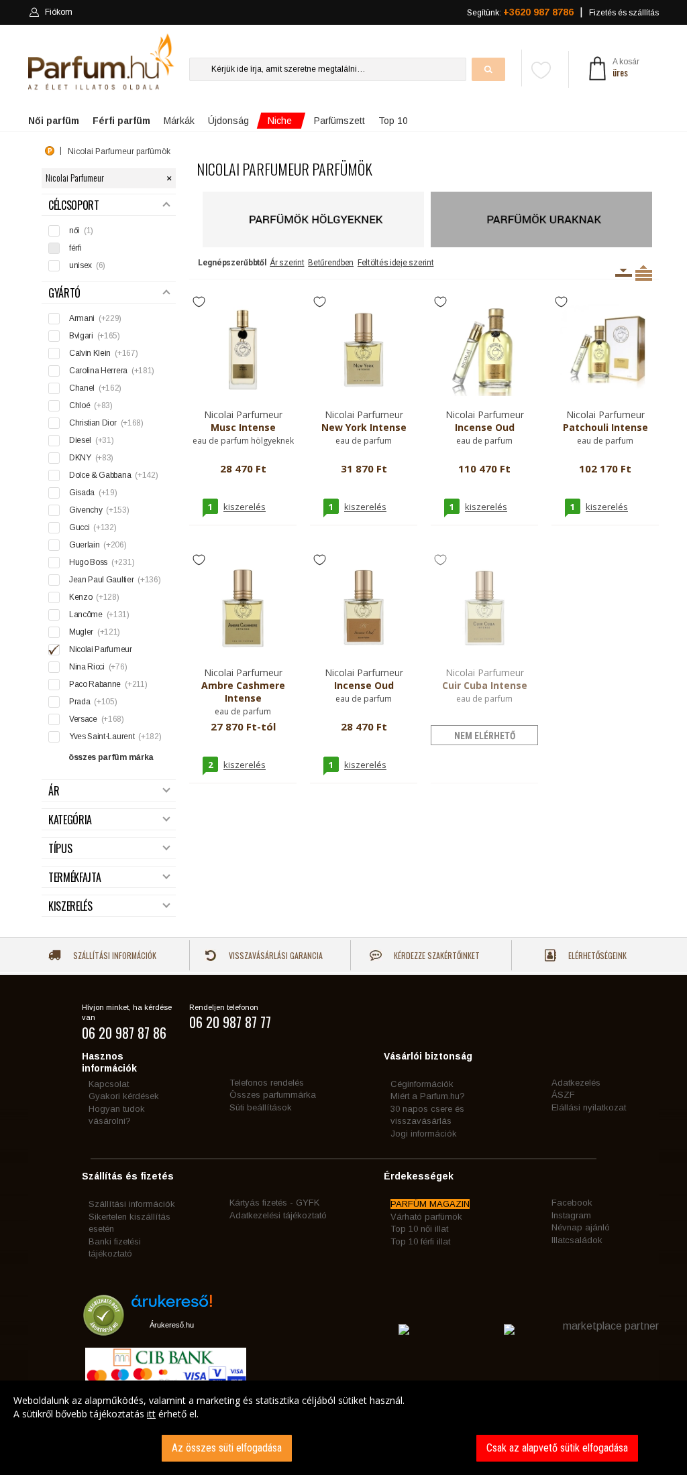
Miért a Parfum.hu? (427, 1096)
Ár (53, 791)
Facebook (571, 1203)
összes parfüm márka (111, 757)
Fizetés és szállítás (624, 12)
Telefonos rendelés (266, 1083)
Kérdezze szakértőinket (436, 955)
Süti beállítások (260, 1107)
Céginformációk (422, 1084)
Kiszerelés (70, 906)
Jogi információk (423, 1134)
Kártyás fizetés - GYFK (274, 1203)
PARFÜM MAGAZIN (430, 1204)
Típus (60, 848)
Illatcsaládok (576, 1240)
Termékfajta (74, 877)
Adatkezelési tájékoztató (278, 1215)
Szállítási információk (113, 955)
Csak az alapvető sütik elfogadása (557, 1447)
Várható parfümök (426, 1217)
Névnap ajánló (580, 1227)
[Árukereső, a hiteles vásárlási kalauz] (103, 1329)
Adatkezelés (575, 1083)
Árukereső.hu (172, 1325)
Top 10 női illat (419, 1229)
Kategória (70, 820)
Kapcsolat (109, 1084)
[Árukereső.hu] (171, 1306)
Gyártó (64, 293)
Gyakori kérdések (124, 1096)
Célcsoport (73, 205)
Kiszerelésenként (623, 273)
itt (151, 1413)
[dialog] (343, 1428)
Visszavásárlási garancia (275, 955)
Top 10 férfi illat (420, 1241)
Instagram (571, 1215)
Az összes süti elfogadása (227, 1447)
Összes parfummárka (272, 1095)
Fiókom (58, 12)
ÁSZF (563, 1095)
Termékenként (643, 273)
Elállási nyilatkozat (588, 1107)
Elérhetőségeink (596, 955)
